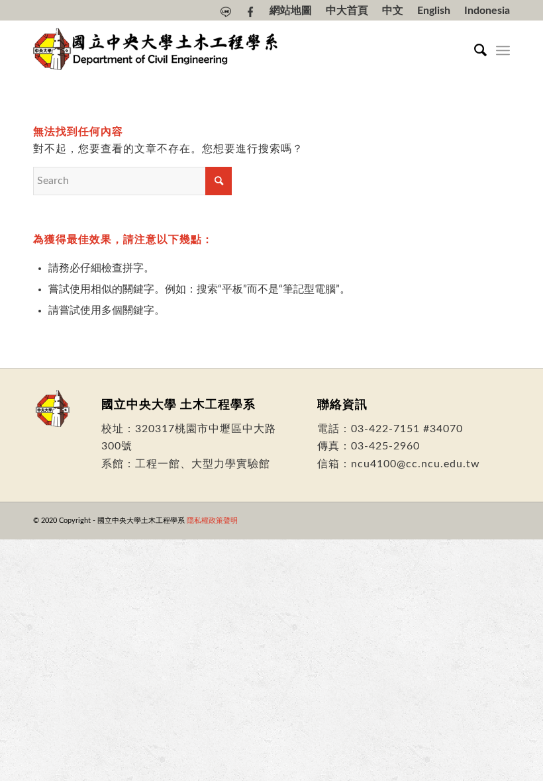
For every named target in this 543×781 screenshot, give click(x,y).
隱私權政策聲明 (212, 520)
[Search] (474, 50)
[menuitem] (226, 12)
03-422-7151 (385, 429)
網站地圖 (291, 10)
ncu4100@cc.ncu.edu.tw (415, 464)
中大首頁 (347, 10)
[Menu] (503, 50)
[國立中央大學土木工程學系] (157, 50)
